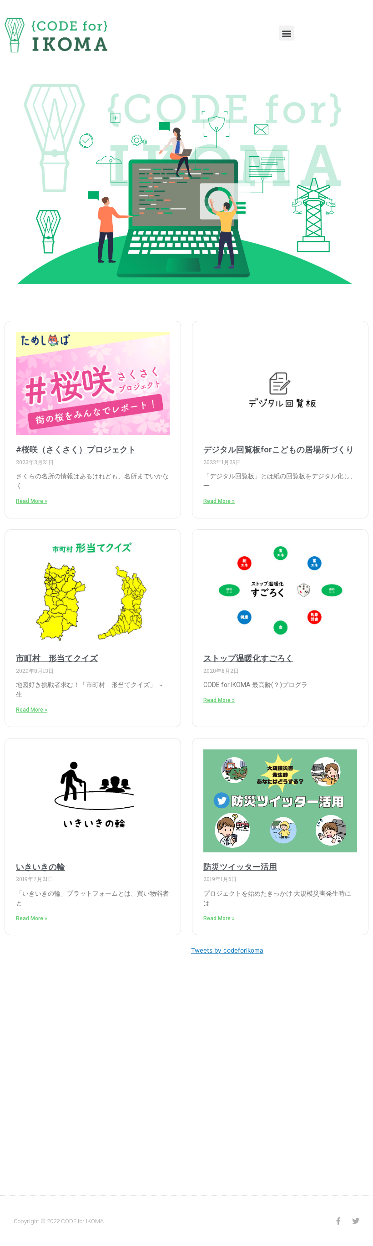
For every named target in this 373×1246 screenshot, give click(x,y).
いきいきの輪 (40, 867)
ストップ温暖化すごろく (248, 658)
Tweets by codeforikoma (227, 950)
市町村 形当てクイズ (57, 658)
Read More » (31, 501)
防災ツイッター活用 (240, 867)
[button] (286, 33)
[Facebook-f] (338, 1221)
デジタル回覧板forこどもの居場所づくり (278, 449)
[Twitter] (355, 1221)
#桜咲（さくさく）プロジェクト (76, 449)
